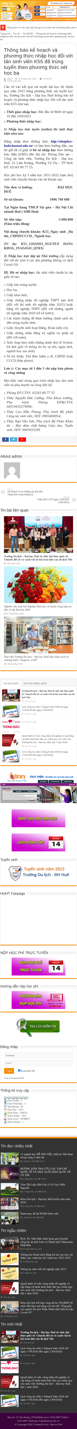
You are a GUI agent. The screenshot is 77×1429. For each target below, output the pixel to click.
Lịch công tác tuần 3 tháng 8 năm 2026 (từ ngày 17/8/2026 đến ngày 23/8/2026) (44, 1350)
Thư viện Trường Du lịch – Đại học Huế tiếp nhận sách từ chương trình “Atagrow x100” (36, 658)
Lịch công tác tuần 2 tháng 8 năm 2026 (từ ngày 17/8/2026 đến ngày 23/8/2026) (44, 1398)
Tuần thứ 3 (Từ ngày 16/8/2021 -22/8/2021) (53, 500)
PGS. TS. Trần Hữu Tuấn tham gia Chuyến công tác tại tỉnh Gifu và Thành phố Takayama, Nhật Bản (46, 1242)
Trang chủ (5, 33)
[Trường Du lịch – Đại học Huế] (38, 11)
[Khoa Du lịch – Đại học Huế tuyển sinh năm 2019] (10, 1203)
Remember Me (27, 1070)
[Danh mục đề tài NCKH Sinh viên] (10, 1218)
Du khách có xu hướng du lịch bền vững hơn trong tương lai (25, 492)
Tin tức (16, 33)
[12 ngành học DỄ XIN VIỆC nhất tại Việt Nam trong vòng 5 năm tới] (10, 1159)
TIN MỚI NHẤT (11, 683)
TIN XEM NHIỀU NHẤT (35, 683)
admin (9, 79)
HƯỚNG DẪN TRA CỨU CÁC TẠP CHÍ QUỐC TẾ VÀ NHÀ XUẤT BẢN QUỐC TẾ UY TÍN (45, 1172)
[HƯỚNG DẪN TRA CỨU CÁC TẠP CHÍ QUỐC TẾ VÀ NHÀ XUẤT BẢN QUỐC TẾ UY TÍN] (10, 1173)
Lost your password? (14, 1078)
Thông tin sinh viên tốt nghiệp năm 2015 (43, 1269)
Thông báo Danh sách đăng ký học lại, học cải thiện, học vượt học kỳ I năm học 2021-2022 (46, 1256)
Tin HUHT (28, 33)
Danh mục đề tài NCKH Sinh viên (39, 1213)
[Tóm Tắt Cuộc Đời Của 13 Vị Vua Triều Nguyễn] (10, 1189)
